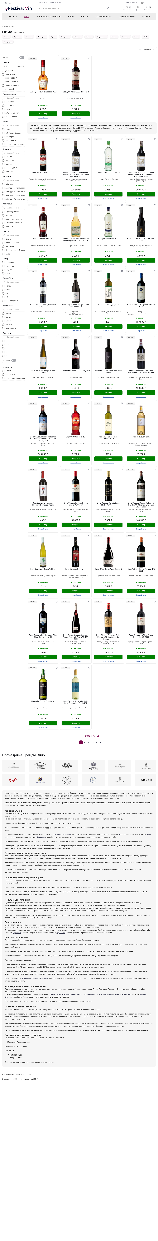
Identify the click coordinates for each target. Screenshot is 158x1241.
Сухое (53, 37)
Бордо (40, 311)
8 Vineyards (10, 109)
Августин (9, 317)
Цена (5, 62)
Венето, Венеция (43, 642)
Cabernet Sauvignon (63, 834)
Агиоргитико (11, 328)
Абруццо (9, 184)
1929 (8, 348)
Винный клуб (42, 3)
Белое (6, 37)
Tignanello (17, 933)
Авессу (8, 321)
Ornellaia (8, 997)
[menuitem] (13, 16)
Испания (77, 37)
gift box (8, 371)
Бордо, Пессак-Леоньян (79, 179)
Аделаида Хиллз (12, 212)
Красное (17, 37)
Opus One (61, 933)
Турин (75, 98)
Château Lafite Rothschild (59, 994)
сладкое (9, 270)
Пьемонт (108, 179)
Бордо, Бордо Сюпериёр (144, 443)
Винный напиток (12, 243)
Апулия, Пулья (73, 708)
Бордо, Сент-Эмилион (111, 642)
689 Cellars (10, 105)
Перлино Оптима (49, 245)
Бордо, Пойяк (141, 377)
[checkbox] (21, 57)
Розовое (29, 37)
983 (100, 742)
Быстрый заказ (43, 118)
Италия (89, 37)
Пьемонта (44, 978)
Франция (125, 37)
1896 (8, 345)
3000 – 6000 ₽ (11, 78)
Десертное (10, 246)
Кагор (8, 254)
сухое (8, 273)
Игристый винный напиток (16, 250)
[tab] (13, 57)
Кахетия (105, 575)
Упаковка (7, 367)
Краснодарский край (42, 179)
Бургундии (26, 978)
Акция (5, 57)
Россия (114, 37)
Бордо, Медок (108, 509)
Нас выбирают (55, 3)
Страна (6, 149)
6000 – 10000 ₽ (11, 82)
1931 (8, 352)
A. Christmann (11, 117)
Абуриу (9, 313)
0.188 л (8, 293)
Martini (82, 443)
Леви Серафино (75, 247)
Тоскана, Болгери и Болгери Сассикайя (137, 313)
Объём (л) (7, 278)
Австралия (65, 37)
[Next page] (104, 742)
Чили (136, 37)
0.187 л (8, 290)
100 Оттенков (11, 140)
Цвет (5, 231)
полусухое (10, 266)
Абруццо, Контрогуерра (15, 188)
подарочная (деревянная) (16, 378)
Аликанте (9, 226)
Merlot (121, 834)
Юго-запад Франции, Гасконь (75, 313)
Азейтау (9, 215)
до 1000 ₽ (9, 71)
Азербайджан (11, 168)
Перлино (115, 179)
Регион (6, 176)
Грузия (132, 245)
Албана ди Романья (14, 223)
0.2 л (7, 297)
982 (97, 742)
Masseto (143, 994)
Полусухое (41, 37)
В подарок (8, 42)
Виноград (7, 306)
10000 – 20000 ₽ (12, 85)
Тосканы (35, 978)
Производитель (9, 94)
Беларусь (43, 98)
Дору (80, 377)
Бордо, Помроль (75, 509)
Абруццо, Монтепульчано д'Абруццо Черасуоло (25, 199)
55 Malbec (10, 102)
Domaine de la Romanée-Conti (119, 994)
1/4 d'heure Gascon (13, 133)
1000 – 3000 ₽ (11, 74)
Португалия (101, 37)
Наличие (6, 360)
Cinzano (81, 98)
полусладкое (11, 262)
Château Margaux (76, 994)
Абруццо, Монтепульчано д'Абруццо (20, 192)
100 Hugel (10, 137)
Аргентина (10, 171)
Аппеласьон (8, 204)
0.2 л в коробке (12, 301)
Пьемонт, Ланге (78, 245)
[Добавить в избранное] (56, 58)
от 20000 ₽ (9, 89)
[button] (146, 49)
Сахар (5, 259)
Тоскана (138, 575)
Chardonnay (41, 837)
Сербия (100, 443)
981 (93, 742)
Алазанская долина (14, 219)
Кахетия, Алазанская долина (78, 575)
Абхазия (9, 157)
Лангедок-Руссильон (79, 642)
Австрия (9, 164)
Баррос (49, 708)
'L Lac (8, 129)
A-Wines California (13, 113)
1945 (8, 356)
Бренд (5, 121)
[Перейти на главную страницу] (18, 8)
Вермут (9, 239)
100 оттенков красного (15, 144)
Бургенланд (41, 575)
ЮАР (145, 37)
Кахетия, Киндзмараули (143, 245)
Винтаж (6, 333)
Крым (37, 509)
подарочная (10, 374)
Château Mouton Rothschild (95, 994)
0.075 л (8, 286)
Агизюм (9, 324)
